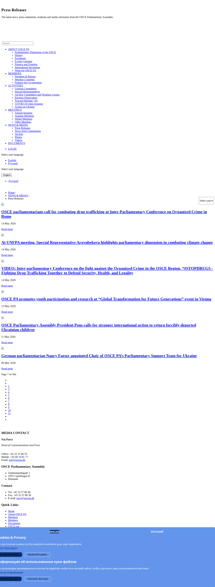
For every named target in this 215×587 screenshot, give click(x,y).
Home (11, 511)
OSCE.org (13, 526)
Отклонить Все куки (38, 579)
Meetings (13, 517)
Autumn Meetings (24, 115)
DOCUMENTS (16, 143)
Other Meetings (23, 122)
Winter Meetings (23, 119)
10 (9, 410)
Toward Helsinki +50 (26, 100)
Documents (14, 523)
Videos (18, 140)
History (19, 55)
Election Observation (26, 97)
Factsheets (20, 58)
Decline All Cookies (37, 554)
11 (9, 413)
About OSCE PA (17, 514)
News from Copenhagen (28, 131)
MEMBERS (14, 73)
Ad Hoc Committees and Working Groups (37, 94)
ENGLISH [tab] (54, 531)
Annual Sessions (23, 112)
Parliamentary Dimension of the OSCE (35, 52)
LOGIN (12, 148)
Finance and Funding (26, 64)
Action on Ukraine (25, 106)
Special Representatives (27, 91)
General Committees (25, 88)
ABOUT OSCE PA (18, 49)
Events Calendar (23, 61)
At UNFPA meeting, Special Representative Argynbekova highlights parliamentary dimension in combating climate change (107, 242)
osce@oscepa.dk (25, 498)
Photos (18, 137)
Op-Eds (19, 134)
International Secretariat (27, 67)
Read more (7, 229)
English (12, 160)
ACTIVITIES (15, 85)
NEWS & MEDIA (18, 125)
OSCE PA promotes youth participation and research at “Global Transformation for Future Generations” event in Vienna (106, 299)
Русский (13, 163)
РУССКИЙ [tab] (157, 531)
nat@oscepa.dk (17, 460)
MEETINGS (15, 109)
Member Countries (25, 79)
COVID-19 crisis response (29, 103)
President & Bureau (25, 76)
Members (13, 520)
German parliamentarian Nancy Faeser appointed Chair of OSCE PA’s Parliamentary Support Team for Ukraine (99, 356)
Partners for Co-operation (28, 82)
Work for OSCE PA (25, 70)
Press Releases (22, 128)
